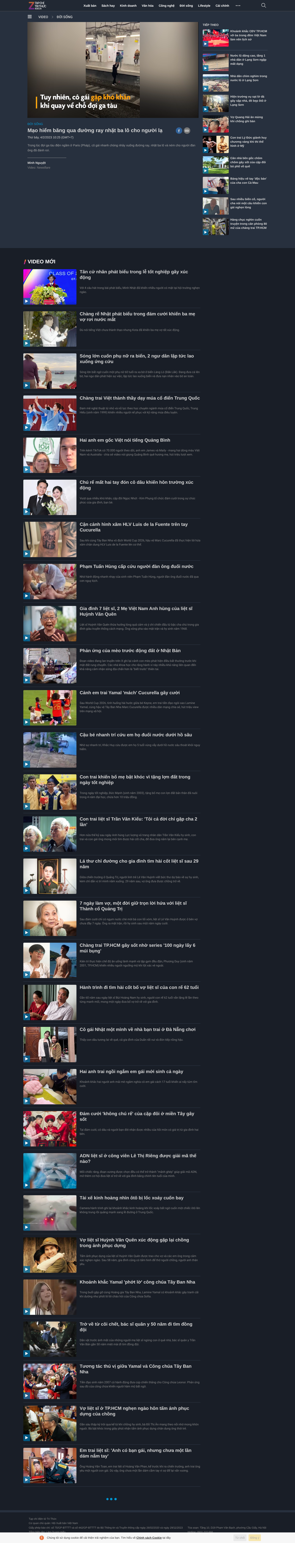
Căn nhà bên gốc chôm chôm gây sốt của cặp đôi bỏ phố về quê (248, 162)
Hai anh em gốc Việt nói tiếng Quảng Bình (125, 440)
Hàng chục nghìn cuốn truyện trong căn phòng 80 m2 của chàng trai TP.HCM (248, 223)
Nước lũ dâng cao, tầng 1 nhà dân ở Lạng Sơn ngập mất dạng (248, 59)
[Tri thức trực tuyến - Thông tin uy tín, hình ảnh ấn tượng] (46, 5)
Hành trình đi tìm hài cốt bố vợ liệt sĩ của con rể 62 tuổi (139, 987)
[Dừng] (33, 113)
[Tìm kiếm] (264, 5)
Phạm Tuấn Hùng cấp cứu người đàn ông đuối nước (136, 566)
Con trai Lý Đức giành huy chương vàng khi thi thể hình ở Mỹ (248, 141)
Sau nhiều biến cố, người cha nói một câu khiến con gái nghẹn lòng (248, 203)
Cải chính (222, 5)
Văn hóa (147, 5)
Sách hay (108, 5)
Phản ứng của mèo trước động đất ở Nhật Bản (130, 650)
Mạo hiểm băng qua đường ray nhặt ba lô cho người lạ (94, 130)
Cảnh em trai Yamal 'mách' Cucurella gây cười (130, 692)
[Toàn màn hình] (192, 113)
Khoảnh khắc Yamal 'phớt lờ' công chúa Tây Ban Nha (137, 1282)
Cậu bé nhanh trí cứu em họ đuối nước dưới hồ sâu (136, 734)
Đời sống (186, 5)
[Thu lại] (184, 113)
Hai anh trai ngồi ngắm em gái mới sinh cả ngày (131, 1071)
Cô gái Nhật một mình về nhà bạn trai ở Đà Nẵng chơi (138, 1029)
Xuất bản (90, 5)
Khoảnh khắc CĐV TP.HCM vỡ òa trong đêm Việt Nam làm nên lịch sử (248, 35)
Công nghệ (166, 5)
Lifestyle (204, 5)
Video (43, 17)
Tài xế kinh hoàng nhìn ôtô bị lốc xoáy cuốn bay (132, 1197)
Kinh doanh (128, 5)
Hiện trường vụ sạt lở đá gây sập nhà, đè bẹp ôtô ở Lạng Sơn (248, 100)
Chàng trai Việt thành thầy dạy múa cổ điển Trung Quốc (140, 398)
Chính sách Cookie (149, 1537)
